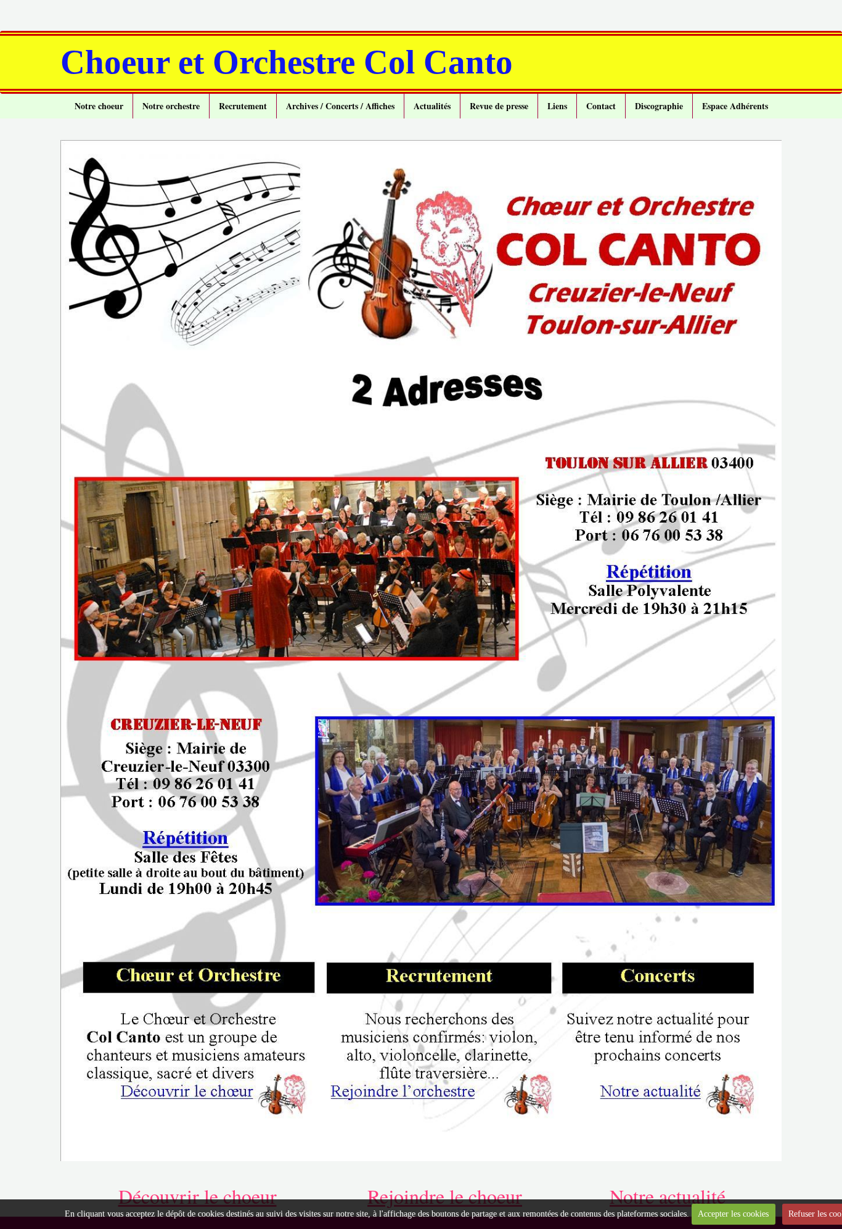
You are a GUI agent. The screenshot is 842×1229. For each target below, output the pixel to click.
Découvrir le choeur (197, 1196)
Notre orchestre (171, 105)
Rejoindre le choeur (444, 1196)
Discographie (659, 105)
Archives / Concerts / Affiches (340, 105)
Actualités (432, 105)
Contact (601, 105)
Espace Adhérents (735, 105)
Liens (557, 105)
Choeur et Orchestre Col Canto (286, 62)
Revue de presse (499, 105)
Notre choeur (99, 105)
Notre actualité (668, 1196)
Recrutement (243, 105)
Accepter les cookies (733, 1214)
